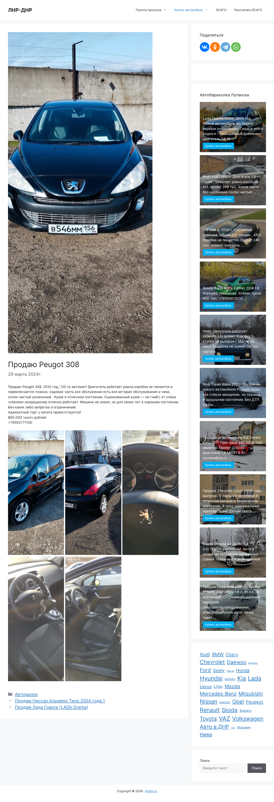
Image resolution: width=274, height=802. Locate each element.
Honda (243, 670)
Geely (219, 670)
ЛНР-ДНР (20, 10)
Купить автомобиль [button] (188, 10)
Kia (241, 678)
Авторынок (26, 694)
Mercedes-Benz (218, 694)
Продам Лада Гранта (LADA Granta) (51, 707)
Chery (232, 654)
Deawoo (253, 663)
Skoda (229, 710)
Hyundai (211, 678)
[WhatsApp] (236, 47)
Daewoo (236, 662)
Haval (230, 671)
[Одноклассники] (215, 47)
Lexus (206, 686)
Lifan (218, 686)
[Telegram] (225, 47)
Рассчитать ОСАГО (248, 10)
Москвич (244, 727)
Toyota (208, 718)
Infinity (230, 679)
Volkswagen (247, 718)
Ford (205, 670)
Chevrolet (212, 662)
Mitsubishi (250, 694)
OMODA (224, 702)
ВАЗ (233, 728)
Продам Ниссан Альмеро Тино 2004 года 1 (60, 700)
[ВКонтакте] (204, 47)
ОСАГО (221, 10)
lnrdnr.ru (151, 791)
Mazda (232, 686)
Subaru (245, 710)
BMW (218, 654)
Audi (205, 654)
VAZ (224, 718)
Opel (238, 701)
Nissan (208, 701)
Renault (210, 709)
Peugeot (254, 701)
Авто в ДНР (214, 727)
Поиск (205, 761)
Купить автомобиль (218, 146)
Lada (254, 678)
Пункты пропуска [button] (148, 10)
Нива (206, 734)
